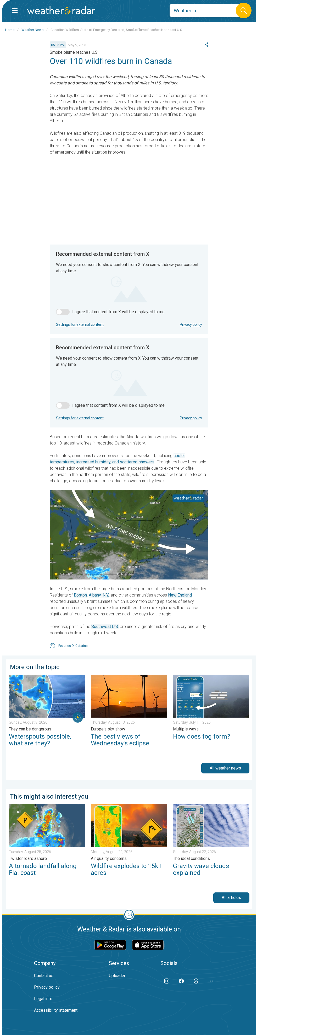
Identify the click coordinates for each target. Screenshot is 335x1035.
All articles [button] (231, 897)
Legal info (43, 998)
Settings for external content (80, 324)
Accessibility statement (55, 1010)
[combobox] (207, 10)
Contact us (43, 975)
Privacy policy (191, 324)
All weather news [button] (225, 768)
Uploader (117, 975)
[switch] (63, 312)
